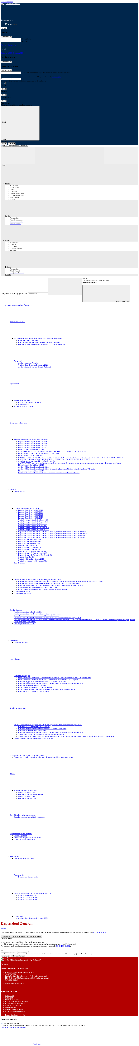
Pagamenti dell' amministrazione (21, 834)
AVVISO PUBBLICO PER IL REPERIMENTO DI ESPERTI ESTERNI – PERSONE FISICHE (52, 451)
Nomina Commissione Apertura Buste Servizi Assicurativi (38, 587)
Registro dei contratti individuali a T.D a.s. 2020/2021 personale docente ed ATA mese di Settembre (52, 537)
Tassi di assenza (19, 563)
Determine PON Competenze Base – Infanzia (34, 691)
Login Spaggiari (56, 77)
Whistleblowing (10, 1007)
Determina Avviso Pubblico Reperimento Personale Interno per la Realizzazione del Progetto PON (47, 618)
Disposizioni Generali (17, 322)
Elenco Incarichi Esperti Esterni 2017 (31, 471)
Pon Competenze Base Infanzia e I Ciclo (28, 612)
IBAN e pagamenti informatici (24, 839)
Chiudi (4, 89)
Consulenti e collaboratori (19, 423)
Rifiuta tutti (18, 936)
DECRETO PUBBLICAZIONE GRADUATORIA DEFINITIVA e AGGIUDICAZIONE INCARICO (54, 459)
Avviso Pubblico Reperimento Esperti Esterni (33, 467)
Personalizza (6, 936)
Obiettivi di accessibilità (13, 1005)
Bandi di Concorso (16, 610)
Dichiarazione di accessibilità (15, 1003)
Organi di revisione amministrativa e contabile (29, 817)
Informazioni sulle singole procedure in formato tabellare (33, 738)
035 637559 (12, 974)
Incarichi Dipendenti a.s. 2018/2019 (30, 510)
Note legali (9, 998)
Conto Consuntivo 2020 (26, 792)
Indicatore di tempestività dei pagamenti (27, 838)
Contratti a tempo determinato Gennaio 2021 (33, 530)
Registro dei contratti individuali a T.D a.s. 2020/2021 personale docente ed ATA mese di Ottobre (51, 535)
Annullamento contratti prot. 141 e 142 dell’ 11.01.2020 (37, 461)
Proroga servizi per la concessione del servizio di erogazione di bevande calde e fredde (43, 757)
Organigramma (23, 404)
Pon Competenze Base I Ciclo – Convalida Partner (35, 687)
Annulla (4, 143)
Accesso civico (19, 875)
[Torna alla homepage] (69, 146)
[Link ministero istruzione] (10, 4)
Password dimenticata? (9, 45)
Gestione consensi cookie (14, 1009)
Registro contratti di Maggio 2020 (29, 541)
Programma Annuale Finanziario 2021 (31, 794)
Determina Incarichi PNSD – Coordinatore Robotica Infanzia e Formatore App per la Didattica (50, 585)
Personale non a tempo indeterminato (27, 508)
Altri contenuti (15, 856)
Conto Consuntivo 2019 (26, 796)
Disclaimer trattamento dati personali (13, 1027)
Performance (14, 640)
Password (24, 41)
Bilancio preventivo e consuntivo (25, 790)
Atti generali (18, 361)
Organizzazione (15, 384)
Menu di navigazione (122, 301)
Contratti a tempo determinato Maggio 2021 (33, 522)
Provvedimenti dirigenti (22, 676)
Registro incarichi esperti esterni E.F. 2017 (32, 447)
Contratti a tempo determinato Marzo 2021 (32, 526)
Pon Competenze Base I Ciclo (24, 624)
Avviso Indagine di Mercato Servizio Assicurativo (35, 367)
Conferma (12, 143)
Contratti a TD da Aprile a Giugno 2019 (32, 551)
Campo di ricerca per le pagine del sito (14, 293)
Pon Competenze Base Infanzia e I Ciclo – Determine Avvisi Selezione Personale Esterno (48, 473)
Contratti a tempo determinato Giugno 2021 (33, 520)
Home (84, 278)
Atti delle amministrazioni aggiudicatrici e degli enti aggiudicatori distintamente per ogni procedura (48, 725)
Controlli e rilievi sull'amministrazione (23, 815)
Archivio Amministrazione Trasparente (95, 280)
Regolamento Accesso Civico (28, 877)
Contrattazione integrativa (22, 593)
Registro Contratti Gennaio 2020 (29, 547)
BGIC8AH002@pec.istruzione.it (29, 978)
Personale (13, 489)
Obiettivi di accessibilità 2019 (28, 899)
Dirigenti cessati (19, 491)
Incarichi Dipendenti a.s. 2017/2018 (30, 516)
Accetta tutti (34, 936)
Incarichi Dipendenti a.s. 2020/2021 (30, 512)
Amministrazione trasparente (15, 1011)
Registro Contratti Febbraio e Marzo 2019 (32, 553)
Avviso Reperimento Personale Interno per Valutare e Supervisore (36, 616)
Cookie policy (10, 996)
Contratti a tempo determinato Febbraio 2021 (33, 528)
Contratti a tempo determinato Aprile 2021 (32, 524)
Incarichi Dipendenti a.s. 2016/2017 (30, 518)
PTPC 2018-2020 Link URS (28, 340)
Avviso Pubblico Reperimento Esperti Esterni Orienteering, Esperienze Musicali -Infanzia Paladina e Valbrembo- (56, 469)
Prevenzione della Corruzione (24, 858)
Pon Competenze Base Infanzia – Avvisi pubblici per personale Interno (42, 589)
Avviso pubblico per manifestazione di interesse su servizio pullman (41, 734)
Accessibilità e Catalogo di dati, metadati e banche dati (33, 894)
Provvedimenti (15, 659)
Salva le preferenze (18, 956)
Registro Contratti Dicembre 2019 (29, 549)
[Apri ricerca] (121, 155)
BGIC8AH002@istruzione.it (28, 976)
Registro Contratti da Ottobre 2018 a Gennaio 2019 (35, 555)
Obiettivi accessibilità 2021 (27, 895)
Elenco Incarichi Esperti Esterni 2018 (31, 449)
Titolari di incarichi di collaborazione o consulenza (31, 440)
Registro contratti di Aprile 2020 (29, 543)
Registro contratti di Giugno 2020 (29, 539)
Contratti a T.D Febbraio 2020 (28, 545)
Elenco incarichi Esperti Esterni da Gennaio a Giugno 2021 (38, 453)
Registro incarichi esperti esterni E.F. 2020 (32, 441)
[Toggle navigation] (18, 155)
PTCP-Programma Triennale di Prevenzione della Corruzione (39, 342)
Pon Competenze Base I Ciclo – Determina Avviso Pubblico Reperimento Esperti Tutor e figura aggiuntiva (54, 678)
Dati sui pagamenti (20, 836)
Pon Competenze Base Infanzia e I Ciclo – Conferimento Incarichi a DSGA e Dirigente (48, 680)
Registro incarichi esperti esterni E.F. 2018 (32, 445)
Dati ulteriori (18, 916)
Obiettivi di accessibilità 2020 (28, 897)
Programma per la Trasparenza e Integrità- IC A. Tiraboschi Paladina (41, 344)
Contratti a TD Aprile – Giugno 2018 (31, 559)
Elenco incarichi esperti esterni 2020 (30, 455)
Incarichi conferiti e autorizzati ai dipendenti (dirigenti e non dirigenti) (38, 580)
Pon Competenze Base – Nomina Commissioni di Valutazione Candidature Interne (46, 689)
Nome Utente (26, 39)
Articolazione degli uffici (22, 400)
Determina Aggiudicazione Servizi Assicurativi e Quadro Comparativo (42, 682)
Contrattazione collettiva (22, 591)
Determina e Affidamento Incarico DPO (32, 685)
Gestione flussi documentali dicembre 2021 (33, 365)
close (3, 165)
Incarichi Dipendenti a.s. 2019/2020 (30, 514)
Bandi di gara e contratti (18, 708)
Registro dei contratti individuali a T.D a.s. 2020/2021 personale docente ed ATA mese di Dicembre (52, 532)
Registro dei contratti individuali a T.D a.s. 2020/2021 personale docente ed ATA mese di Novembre (52, 534)
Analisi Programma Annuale (28, 363)
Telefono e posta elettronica (23, 406)
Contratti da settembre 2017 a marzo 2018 (32, 561)
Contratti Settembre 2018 (26, 557)
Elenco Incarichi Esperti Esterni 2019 (31, 465)
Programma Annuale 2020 (27, 798)
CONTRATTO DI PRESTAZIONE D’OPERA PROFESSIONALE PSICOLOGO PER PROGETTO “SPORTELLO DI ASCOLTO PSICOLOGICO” (71, 457)
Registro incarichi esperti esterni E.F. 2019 (32, 443)
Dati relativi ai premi (21, 642)
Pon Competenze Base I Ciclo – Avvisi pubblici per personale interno (37, 614)
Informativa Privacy (12, 1000)
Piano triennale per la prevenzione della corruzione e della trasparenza (38, 338)
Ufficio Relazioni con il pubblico (29, 402)
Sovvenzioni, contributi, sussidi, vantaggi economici (28, 755)
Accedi (4, 28)
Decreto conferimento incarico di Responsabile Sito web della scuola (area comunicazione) (49, 583)
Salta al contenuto (7, 2)
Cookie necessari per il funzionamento (14, 952)
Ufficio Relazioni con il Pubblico (16, 1001)
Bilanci (12, 774)
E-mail (23, 72)
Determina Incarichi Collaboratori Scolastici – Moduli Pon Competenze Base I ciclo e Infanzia (50, 683)
